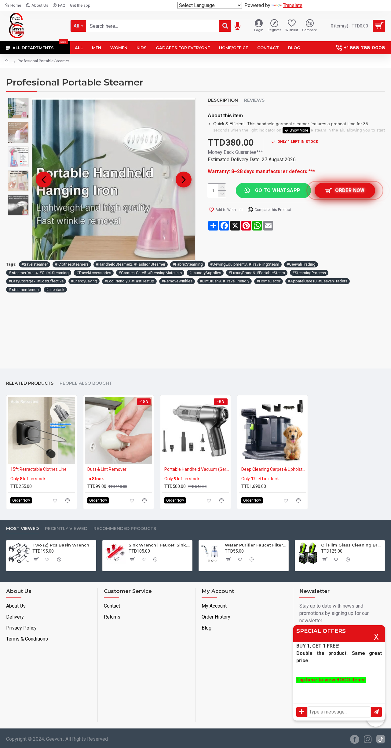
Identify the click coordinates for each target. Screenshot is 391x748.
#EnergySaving (84, 281)
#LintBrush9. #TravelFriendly (224, 281)
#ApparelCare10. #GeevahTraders (317, 281)
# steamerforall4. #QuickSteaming (39, 273)
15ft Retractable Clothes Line (38, 469)
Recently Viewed (66, 528)
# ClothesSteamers (72, 264)
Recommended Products (124, 528)
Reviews (254, 100)
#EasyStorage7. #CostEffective (36, 281)
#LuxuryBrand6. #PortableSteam (256, 273)
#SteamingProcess (309, 273)
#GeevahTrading (301, 264)
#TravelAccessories (93, 273)
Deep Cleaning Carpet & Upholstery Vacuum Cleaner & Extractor (273, 469)
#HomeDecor (268, 281)
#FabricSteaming (188, 264)
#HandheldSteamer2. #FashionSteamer (130, 264)
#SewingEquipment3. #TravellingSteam (244, 264)
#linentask (55, 289)
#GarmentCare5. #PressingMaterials (150, 273)
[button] (44, 179)
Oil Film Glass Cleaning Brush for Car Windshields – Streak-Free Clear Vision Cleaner (351, 545)
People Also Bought (86, 383)
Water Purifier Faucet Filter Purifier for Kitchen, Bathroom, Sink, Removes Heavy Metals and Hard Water (255, 545)
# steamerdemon (24, 289)
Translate (292, 5)
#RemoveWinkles (177, 281)
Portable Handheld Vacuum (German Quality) (196, 469)
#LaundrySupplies (205, 273)
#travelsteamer (34, 264)
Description (223, 100)
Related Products (29, 383)
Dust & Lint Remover (106, 469)
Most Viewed (22, 528)
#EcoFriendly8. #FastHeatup (129, 281)
